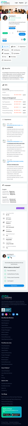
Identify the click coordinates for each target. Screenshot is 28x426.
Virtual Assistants (5, 320)
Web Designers (5, 323)
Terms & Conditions (14, 422)
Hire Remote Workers (7, 318)
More (22, 79)
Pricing (3, 377)
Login (16, 2)
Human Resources (5, 337)
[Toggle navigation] (26, 3)
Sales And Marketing (6, 327)
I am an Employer (5, 370)
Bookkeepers (4, 334)
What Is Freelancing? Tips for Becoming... (11, 399)
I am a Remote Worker (6, 373)
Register (21, 2)
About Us (3, 388)
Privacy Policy (4, 422)
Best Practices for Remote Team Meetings (11, 397)
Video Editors (4, 325)
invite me (22, 34)
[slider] (18, 95)
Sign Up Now (14, 285)
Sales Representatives (6, 339)
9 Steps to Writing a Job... (7, 404)
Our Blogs (4, 394)
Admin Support (5, 332)
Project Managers (5, 330)
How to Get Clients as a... (7, 401)
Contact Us (4, 390)
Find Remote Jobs (6, 343)
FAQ (2, 375)
